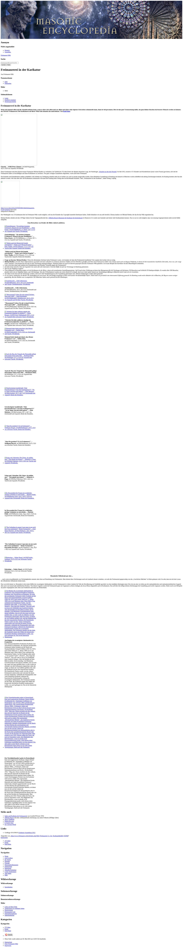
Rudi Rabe (66, 111)
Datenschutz (8, 942)
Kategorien (4, 837)
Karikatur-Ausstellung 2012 (26, 832)
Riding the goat (9, 821)
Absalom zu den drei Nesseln (108, 171)
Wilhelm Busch (9, 817)
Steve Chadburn (9, 819)
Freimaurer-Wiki (6, 55)
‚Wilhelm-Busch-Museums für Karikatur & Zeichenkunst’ (65, 218)
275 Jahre (7, 841)
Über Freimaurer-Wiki (11, 944)
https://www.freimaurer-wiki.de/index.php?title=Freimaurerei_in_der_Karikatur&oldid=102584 (39, 836)
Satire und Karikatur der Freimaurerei (16, 816)
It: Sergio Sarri (9, 823)
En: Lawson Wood (10, 824)
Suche (3, 59)
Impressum (8, 945)
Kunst (6, 842)
